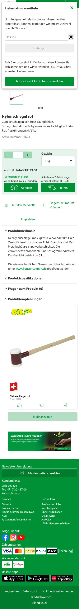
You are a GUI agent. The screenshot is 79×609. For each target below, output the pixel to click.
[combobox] (36, 37)
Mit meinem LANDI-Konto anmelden (39, 81)
